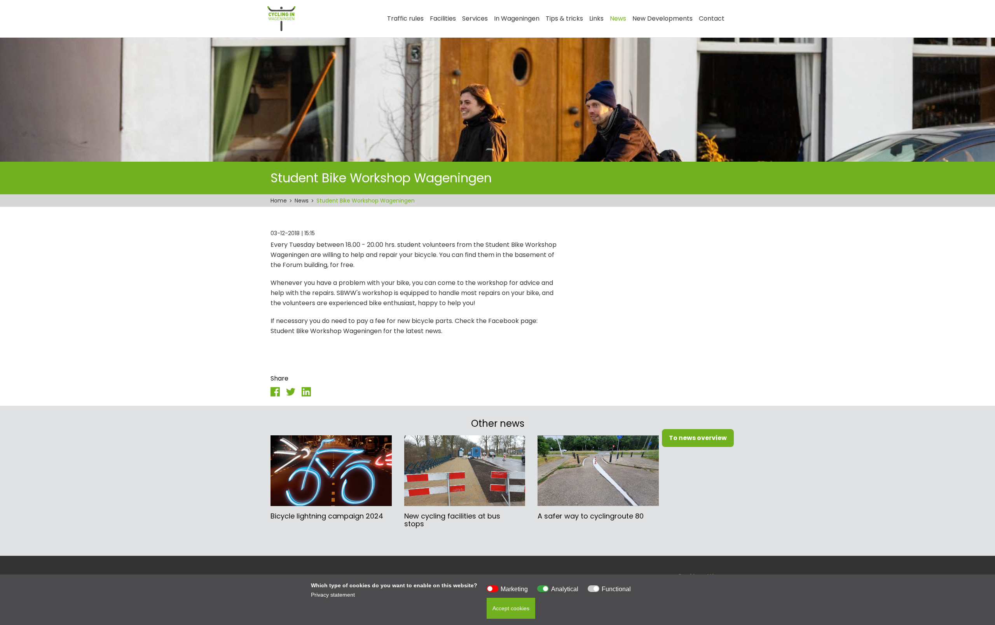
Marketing (514, 589)
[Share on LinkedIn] (306, 391)
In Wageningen (516, 18)
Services (475, 18)
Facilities (443, 18)
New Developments (662, 18)
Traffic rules (405, 18)
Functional (616, 589)
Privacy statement (333, 595)
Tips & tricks (564, 18)
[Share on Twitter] (290, 391)
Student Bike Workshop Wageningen (365, 200)
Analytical (564, 589)
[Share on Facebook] (275, 391)
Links (596, 18)
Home (279, 200)
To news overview (698, 437)
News (618, 18)
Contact (711, 18)
